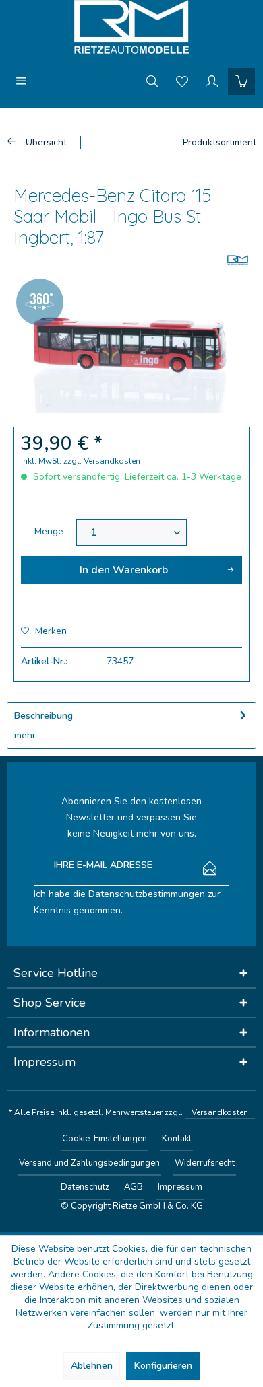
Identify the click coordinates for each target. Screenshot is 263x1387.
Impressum (180, 1187)
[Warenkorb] (241, 81)
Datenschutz (85, 1187)
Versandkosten (220, 1112)
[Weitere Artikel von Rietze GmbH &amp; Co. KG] (238, 260)
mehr (25, 735)
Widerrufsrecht (205, 1163)
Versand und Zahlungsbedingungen (89, 1163)
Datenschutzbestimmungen (146, 894)
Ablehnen (92, 1365)
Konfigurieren (163, 1365)
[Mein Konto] (212, 81)
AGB (133, 1187)
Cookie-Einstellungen (104, 1139)
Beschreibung (43, 715)
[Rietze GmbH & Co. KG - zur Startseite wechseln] (131, 27)
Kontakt (177, 1139)
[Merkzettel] (182, 81)
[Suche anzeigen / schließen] (152, 81)
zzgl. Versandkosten (101, 461)
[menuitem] (21, 81)
